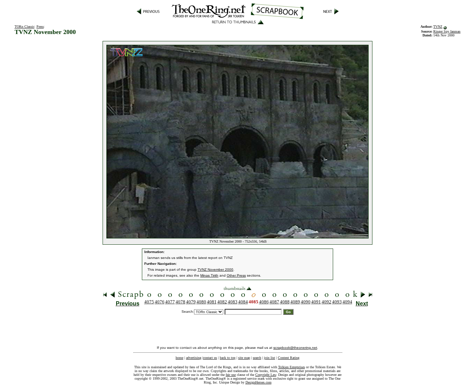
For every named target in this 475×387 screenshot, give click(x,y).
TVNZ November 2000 (215, 269)
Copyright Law (265, 375)
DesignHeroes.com (258, 382)
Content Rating (288, 358)
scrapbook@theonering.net (295, 348)
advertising (193, 358)
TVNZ (437, 26)
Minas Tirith (209, 275)
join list (269, 358)
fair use (231, 375)
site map (244, 358)
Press (40, 26)
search (257, 358)
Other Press (236, 275)
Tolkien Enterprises (291, 367)
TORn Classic (24, 26)
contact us (210, 358)
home (179, 358)
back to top (227, 358)
